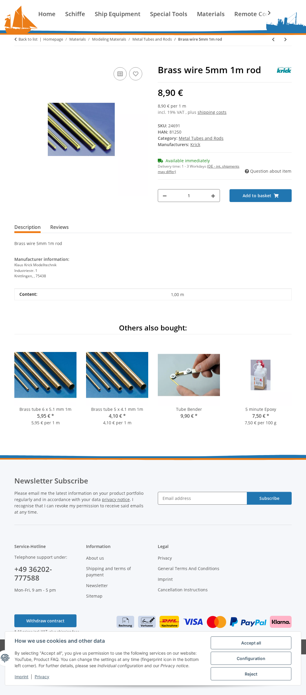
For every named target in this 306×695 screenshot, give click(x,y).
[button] (265, 12)
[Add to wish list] (135, 73)
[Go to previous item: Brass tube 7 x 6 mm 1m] (273, 39)
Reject (251, 673)
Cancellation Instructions (183, 590)
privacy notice (116, 499)
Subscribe (269, 498)
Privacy (42, 676)
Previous (24, 389)
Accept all (251, 642)
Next (282, 389)
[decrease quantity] (164, 195)
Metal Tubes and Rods (201, 138)
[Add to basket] (19, 59)
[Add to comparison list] (120, 73)
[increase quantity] (213, 195)
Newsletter (97, 585)
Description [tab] (27, 227)
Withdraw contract (45, 621)
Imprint (21, 676)
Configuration (251, 658)
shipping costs (212, 112)
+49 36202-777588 (33, 573)
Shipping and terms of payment (108, 572)
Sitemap (94, 596)
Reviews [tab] (59, 227)
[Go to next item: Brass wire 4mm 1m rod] (285, 39)
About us (95, 558)
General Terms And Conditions (188, 568)
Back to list (28, 39)
